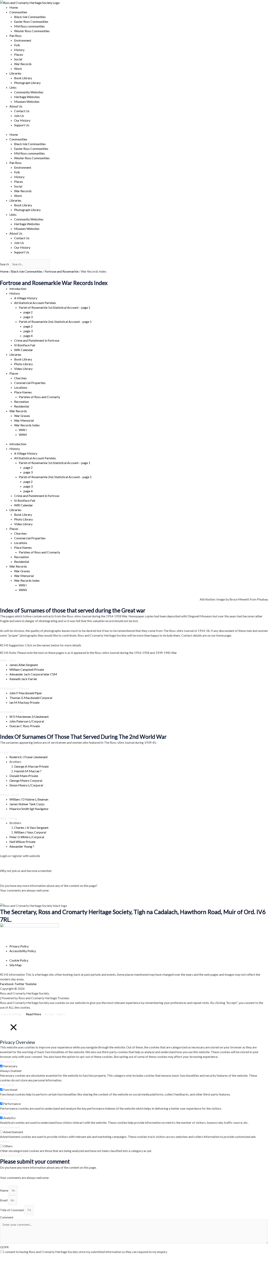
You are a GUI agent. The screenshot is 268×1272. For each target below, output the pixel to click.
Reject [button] (60, 1014)
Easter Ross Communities (31, 21)
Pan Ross (15, 35)
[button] (134, 660)
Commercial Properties (30, 383)
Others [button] (4, 1141)
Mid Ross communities (29, 26)
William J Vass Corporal (30, 832)
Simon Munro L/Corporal (26, 785)
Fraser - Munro (10, 752)
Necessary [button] (7, 1061)
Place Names (23, 392)
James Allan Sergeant (23, 665)
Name (4, 1190)
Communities (18, 12)
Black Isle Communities (30, 17)
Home (13, 7)
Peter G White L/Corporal (26, 837)
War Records (23, 64)
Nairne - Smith (9, 794)
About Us (15, 106)
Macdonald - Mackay (14, 688)
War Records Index (27, 425)
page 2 (28, 312)
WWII (23, 434)
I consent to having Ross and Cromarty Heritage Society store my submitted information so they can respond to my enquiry (85, 1252)
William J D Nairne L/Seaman (28, 799)
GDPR (4, 1247)
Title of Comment (12, 1210)
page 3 (28, 317)
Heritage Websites (27, 97)
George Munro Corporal (25, 780)
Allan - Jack (7, 660)
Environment (22, 40)
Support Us (21, 125)
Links (12, 87)
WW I (23, 430)
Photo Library (23, 364)
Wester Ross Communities (32, 31)
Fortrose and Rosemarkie (61, 271)
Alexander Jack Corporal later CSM (33, 674)
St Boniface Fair (25, 345)
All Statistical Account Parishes (35, 303)
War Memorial (24, 420)
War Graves (22, 416)
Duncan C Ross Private (24, 726)
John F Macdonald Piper (25, 693)
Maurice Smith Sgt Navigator (29, 809)
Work (18, 68)
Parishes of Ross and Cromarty (39, 397)
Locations (20, 387)
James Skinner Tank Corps (27, 804)
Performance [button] (9, 1099)
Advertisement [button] (10, 1127)
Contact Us (21, 111)
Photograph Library (27, 83)
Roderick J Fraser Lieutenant (28, 757)
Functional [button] (7, 1085)
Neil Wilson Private (22, 841)
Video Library (23, 368)
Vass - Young (8, 818)
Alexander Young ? (21, 846)
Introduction (17, 288)
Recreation (21, 401)
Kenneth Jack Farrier (23, 679)
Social (18, 59)
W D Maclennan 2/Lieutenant (29, 716)
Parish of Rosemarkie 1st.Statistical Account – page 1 (54, 307)
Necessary (10, 1066)
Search (4, 264)
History (19, 50)
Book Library (23, 78)
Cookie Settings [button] (11, 1014)
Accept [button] (49, 1014)
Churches (20, 378)
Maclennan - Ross (12, 712)
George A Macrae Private (31, 766)
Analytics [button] (6, 1113)
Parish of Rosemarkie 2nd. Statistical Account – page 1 (55, 321)
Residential (21, 406)
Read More (33, 1014)
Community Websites (28, 92)
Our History (22, 120)
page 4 (28, 336)
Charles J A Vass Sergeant (31, 827)
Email (4, 1200)
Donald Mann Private (23, 776)
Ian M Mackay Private (24, 702)
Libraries (15, 73)
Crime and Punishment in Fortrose (36, 340)
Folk (17, 45)
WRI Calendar (23, 350)
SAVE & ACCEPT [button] (11, 1155)
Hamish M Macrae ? (27, 771)
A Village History (25, 298)
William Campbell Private (26, 669)
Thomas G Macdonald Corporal (30, 698)
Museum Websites (26, 101)
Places (18, 54)
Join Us (19, 115)
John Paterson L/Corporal (26, 721)
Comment (6, 1217)
